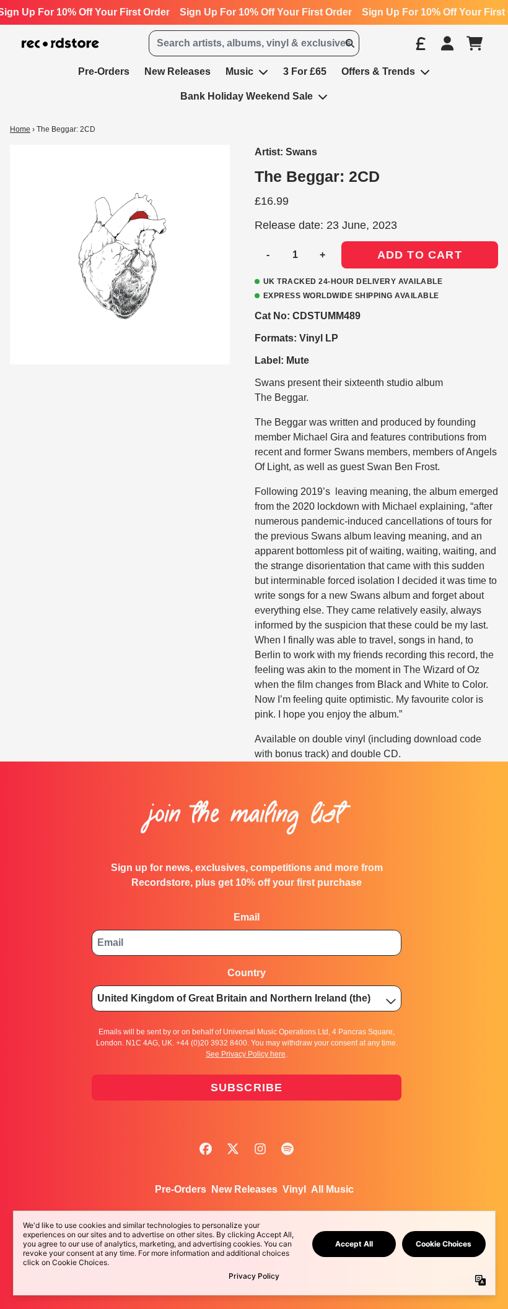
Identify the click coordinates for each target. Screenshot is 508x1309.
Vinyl (294, 1189)
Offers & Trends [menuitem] (378, 71)
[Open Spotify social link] (287, 1148)
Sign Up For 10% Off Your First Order (266, 12)
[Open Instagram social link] (260, 1148)
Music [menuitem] (239, 71)
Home (20, 129)
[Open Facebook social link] (205, 1148)
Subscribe (247, 1087)
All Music (332, 1189)
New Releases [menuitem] (177, 71)
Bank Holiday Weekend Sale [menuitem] (246, 96)
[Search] (349, 43)
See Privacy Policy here (246, 1054)
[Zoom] (120, 254)
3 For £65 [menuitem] (304, 71)
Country (246, 973)
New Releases (244, 1189)
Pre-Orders (180, 1189)
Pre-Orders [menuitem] (103, 71)
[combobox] (254, 43)
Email (247, 917)
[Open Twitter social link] (233, 1148)
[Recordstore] (60, 43)
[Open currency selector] (420, 43)
